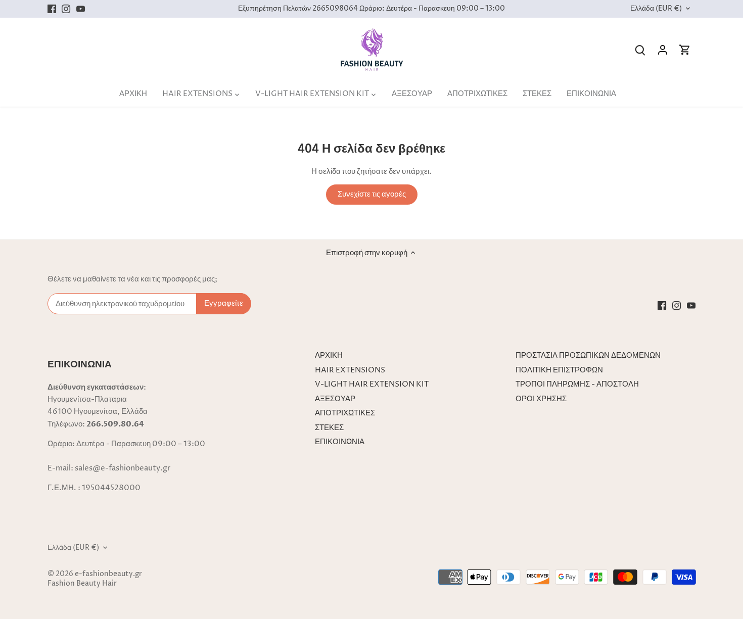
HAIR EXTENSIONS (350, 370)
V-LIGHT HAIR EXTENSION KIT (372, 384)
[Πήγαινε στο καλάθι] (685, 50)
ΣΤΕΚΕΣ (329, 427)
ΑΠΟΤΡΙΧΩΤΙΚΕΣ (345, 413)
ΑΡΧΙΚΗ (329, 355)
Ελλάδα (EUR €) (656, 9)
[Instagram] (66, 9)
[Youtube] (80, 9)
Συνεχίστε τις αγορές (372, 194)
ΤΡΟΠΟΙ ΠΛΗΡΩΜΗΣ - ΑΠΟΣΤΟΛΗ (577, 384)
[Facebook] (52, 9)
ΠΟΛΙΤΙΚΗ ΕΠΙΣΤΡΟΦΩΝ (559, 370)
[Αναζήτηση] (640, 50)
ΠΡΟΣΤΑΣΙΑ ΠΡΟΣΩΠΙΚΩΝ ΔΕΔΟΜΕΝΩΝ (588, 355)
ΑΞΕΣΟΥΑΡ (335, 399)
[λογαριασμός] (663, 50)
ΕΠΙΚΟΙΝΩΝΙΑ (339, 442)
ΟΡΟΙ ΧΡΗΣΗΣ (541, 399)
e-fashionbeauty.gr (108, 574)
